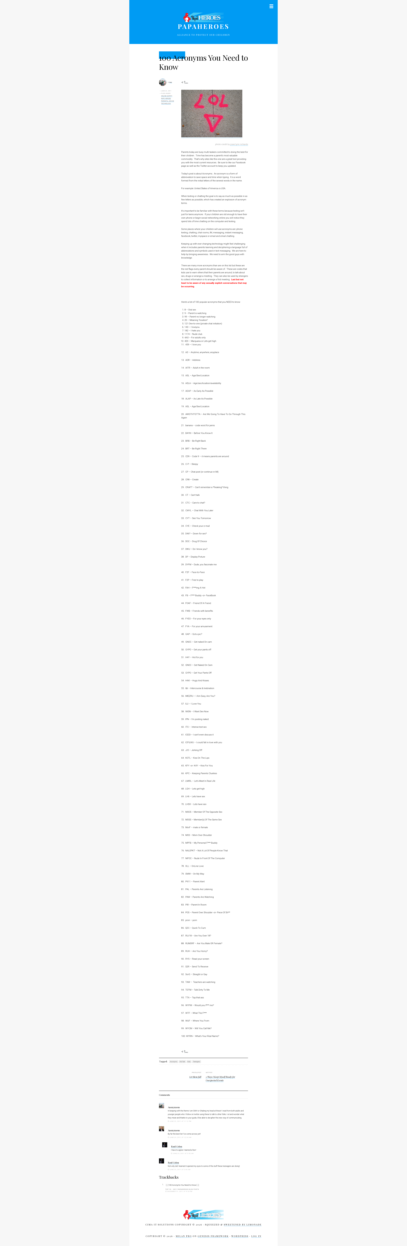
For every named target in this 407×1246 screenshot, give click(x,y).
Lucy (170, 82)
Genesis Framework (213, 1236)
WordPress (239, 1236)
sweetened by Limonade (243, 1224)
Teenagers (196, 1061)
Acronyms (173, 1061)
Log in (256, 1236)
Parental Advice (167, 101)
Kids (188, 1061)
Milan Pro (184, 1236)
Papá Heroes (166, 98)
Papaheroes (203, 26)
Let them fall (195, 1076)
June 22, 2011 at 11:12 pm (180, 1121)
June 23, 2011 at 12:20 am (180, 1137)
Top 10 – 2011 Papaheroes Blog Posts (182, 1189)
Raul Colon (176, 1146)
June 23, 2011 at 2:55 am (183, 1153)
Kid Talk (182, 1061)
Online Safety (166, 96)
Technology (166, 103)
